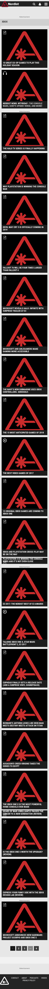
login (40, 4)
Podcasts (34, 978)
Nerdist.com (4, 981)
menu (45, 4)
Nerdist (10, 4)
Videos (44, 978)
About (24, 978)
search (34, 4)
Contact (15, 978)
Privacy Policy (29, 980)
